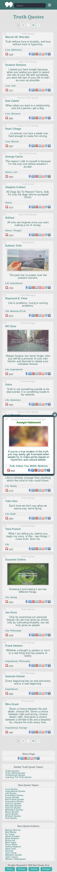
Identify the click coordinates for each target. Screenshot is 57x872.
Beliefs (33, 466)
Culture (19, 466)
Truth (12, 466)
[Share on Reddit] (45, 470)
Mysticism (43, 466)
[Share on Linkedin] (39, 470)
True (26, 466)
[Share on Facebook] (29, 470)
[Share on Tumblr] (48, 470)
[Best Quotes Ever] (8, 4)
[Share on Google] (36, 470)
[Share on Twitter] (32, 470)
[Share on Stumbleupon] (42, 470)
